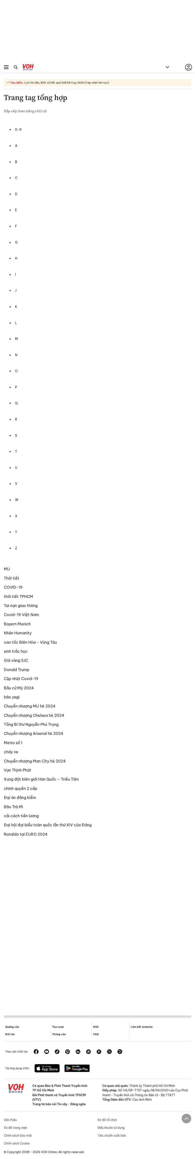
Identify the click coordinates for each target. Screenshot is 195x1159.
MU (7, 569)
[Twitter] (109, 1052)
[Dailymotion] (120, 1052)
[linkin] (78, 1052)
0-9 (18, 129)
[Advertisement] (97, 924)
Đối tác (10, 1034)
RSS (95, 1027)
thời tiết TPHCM (18, 596)
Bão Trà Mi (13, 806)
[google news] (88, 1052)
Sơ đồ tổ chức (107, 1120)
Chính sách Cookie (16, 1143)
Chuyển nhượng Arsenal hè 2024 (33, 733)
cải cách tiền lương (21, 815)
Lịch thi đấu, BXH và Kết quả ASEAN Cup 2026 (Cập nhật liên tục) (66, 82)
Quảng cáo (12, 1027)
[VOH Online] (28, 68)
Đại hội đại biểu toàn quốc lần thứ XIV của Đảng (48, 825)
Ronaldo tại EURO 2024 (26, 834)
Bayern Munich (17, 624)
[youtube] (46, 1052)
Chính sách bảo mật (18, 1135)
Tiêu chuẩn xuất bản (112, 1135)
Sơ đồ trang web (15, 1127)
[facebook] (36, 1052)
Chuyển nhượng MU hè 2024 (29, 706)
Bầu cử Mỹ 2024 (19, 688)
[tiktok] (57, 1052)
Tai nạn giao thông (21, 605)
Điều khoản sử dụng (111, 1127)
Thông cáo (59, 1034)
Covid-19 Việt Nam (21, 614)
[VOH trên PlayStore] (77, 1069)
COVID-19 (13, 587)
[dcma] (99, 1052)
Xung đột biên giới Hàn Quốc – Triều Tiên (41, 779)
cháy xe (11, 751)
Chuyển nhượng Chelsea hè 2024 (34, 715)
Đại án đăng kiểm (20, 797)
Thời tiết (11, 578)
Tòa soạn (58, 1027)
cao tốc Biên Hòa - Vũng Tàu (30, 642)
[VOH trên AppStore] (47, 1069)
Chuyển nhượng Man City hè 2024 (35, 761)
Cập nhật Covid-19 (21, 678)
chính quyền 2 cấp (20, 788)
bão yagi (12, 697)
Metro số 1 (13, 742)
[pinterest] (67, 1052)
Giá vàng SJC (16, 660)
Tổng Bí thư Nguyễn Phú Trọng (31, 724)
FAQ (96, 1034)
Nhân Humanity (18, 633)
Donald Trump (16, 669)
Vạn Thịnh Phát (17, 770)
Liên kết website (142, 1027)
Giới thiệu (10, 1120)
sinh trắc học (16, 651)
